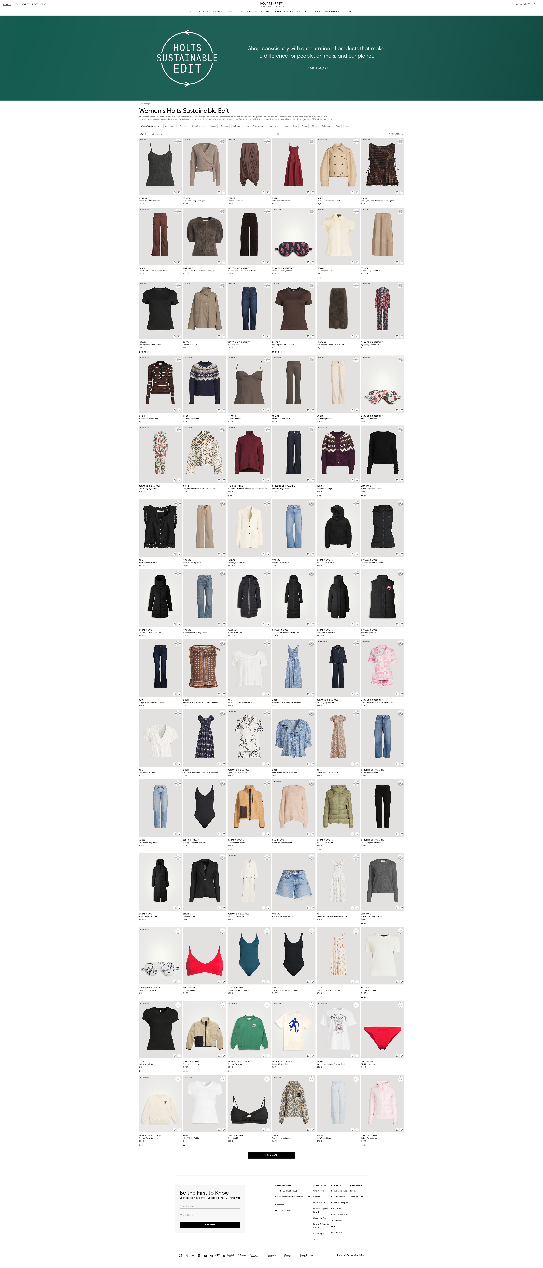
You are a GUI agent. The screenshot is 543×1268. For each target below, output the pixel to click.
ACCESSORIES (312, 11)
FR (521, 5)
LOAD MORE (271, 1155)
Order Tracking (356, 1197)
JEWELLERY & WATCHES (287, 11)
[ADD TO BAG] (174, 192)
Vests (347, 126)
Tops (338, 126)
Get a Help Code (283, 1210)
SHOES (258, 11)
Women (7, 4)
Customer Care (320, 1218)
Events (334, 1226)
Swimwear (326, 126)
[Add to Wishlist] (179, 192)
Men (16, 4)
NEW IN (191, 11)
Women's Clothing (149, 126)
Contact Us (280, 1205)
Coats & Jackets (198, 126)
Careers (317, 1197)
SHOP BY (203, 11)
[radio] (265, 134)
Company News (320, 1233)
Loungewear (274, 126)
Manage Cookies (287, 1256)
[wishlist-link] (529, 4)
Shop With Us (319, 1203)
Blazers (183, 126)
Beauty (25, 4)
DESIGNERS (218, 11)
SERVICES (350, 11)
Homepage (145, 104)
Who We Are (318, 1191)
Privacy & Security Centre (321, 1226)
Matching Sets (291, 126)
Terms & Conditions (254, 1256)
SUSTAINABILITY (332, 11)
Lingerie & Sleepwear (254, 126)
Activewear (170, 126)
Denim (213, 126)
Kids (44, 4)
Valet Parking (337, 1220)
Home (35, 4)
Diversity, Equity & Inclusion (320, 1210)
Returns (353, 1191)
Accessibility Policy (272, 1256)
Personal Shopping (339, 1203)
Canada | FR (230, 1256)
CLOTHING (245, 11)
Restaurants (336, 1232)
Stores (316, 1239)
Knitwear (237, 126)
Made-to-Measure (339, 1214)
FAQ (351, 1203)
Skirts (314, 126)
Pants (304, 126)
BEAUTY (232, 11)
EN (517, 4)
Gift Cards (336, 1208)
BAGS (269, 11)
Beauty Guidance (339, 1191)
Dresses (224, 126)
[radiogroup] (271, 134)
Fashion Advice (338, 1197)
